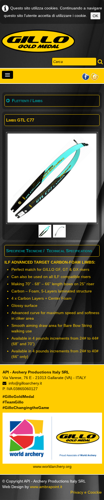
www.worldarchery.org (52, 466)
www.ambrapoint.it (46, 486)
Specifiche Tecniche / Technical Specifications (49, 250)
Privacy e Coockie (86, 492)
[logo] (38, 41)
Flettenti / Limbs (27, 100)
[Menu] (7, 75)
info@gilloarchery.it (25, 383)
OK (95, 16)
